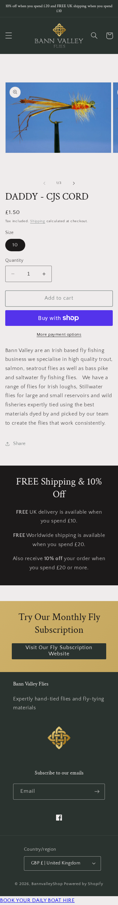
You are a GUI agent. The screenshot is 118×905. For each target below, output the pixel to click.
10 (15, 245)
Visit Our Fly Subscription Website (59, 651)
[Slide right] (74, 183)
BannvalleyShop (47, 884)
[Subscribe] (97, 792)
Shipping (37, 221)
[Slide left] (44, 183)
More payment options (59, 334)
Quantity (14, 260)
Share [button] (19, 443)
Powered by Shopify (83, 884)
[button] (8, 35)
